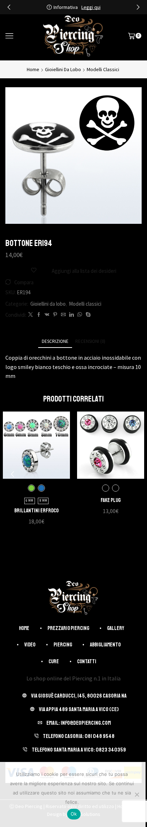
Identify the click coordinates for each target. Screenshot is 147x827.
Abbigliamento (105, 644)
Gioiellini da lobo (63, 69)
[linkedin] (71, 315)
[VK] (47, 315)
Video (29, 644)
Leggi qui (91, 7)
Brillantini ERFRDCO (36, 510)
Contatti (86, 661)
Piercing (63, 644)
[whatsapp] (80, 315)
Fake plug (111, 500)
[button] (8, 7)
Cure (54, 661)
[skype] (87, 315)
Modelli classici (103, 69)
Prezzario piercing (68, 628)
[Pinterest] (55, 315)
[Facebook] (39, 315)
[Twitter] (30, 315)
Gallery (115, 628)
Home (33, 69)
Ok (74, 814)
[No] (136, 794)
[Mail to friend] (63, 315)
